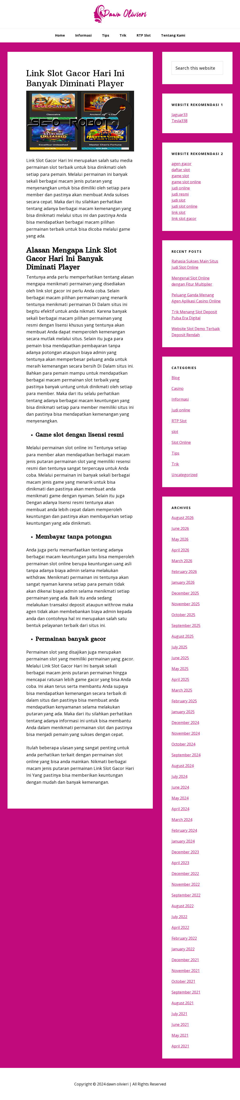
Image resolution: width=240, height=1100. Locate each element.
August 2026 (183, 517)
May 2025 (180, 668)
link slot (178, 212)
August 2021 (183, 1003)
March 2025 (182, 690)
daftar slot (181, 169)
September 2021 (186, 992)
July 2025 (179, 647)
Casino (178, 388)
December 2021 (185, 959)
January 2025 (183, 711)
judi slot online (184, 206)
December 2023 (185, 852)
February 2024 (184, 830)
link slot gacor (184, 218)
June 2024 (180, 787)
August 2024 (183, 765)
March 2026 (182, 560)
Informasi (180, 399)
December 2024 (185, 722)
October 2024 (183, 744)
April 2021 (180, 1046)
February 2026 (184, 571)
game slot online (186, 182)
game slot (180, 175)
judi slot (178, 200)
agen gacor (181, 163)
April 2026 (180, 550)
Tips (175, 453)
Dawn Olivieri (120, 14)
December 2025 (185, 593)
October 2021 (183, 981)
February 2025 (184, 701)
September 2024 (186, 754)
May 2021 (180, 1035)
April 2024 (180, 808)
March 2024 (182, 819)
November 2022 (186, 884)
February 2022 (184, 938)
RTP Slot (179, 420)
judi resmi (180, 194)
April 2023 (180, 862)
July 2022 (179, 916)
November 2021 (186, 970)
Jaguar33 (180, 114)
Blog (176, 377)
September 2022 (186, 895)
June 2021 (180, 1024)
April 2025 (180, 679)
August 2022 (183, 905)
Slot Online (181, 442)
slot (175, 431)
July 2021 (179, 1013)
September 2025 (186, 625)
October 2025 (183, 614)
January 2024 (183, 841)
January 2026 (183, 582)
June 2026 (180, 528)
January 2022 (183, 949)
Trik (175, 464)
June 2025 (180, 657)
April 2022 (180, 927)
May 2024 (180, 798)
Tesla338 (180, 120)
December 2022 (185, 873)
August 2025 (183, 636)
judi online (181, 188)
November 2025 (186, 604)
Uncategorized (184, 474)
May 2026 (180, 539)
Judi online (181, 410)
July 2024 (179, 776)
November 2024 (186, 733)
